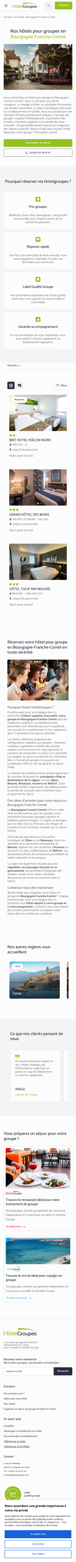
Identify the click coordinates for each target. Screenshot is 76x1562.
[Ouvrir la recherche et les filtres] (49, 5)
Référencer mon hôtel (15, 1399)
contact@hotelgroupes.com (16, 1475)
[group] (38, 413)
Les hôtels (18, 17)
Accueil (7, 17)
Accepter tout (38, 1534)
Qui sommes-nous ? (14, 1393)
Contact (63, 5)
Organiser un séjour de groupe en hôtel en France (30, 1409)
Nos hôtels (9, 1404)
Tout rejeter (38, 1554)
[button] (38, 429)
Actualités (9, 1426)
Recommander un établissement (20, 1436)
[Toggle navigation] (6, 5)
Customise (38, 1544)
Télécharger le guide (14, 1441)
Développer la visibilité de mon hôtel (23, 1431)
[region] (38, 1531)
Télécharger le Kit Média (17, 1446)
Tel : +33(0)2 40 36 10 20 (15, 1471)
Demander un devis (38, 143)
